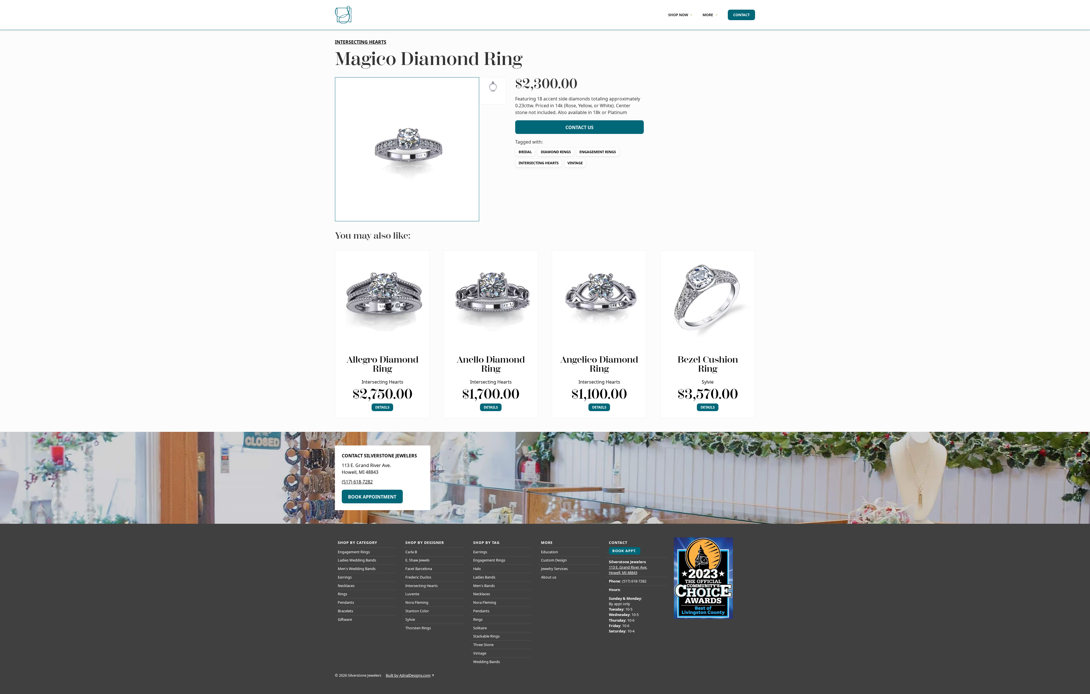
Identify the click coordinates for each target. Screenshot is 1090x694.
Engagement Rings (597, 151)
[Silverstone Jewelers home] (344, 15)
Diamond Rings (556, 151)
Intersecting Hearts (539, 162)
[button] (407, 149)
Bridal (525, 151)
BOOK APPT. (624, 550)
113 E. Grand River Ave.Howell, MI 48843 (628, 570)
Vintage (575, 162)
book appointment (372, 497)
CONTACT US (579, 127)
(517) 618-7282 (357, 482)
